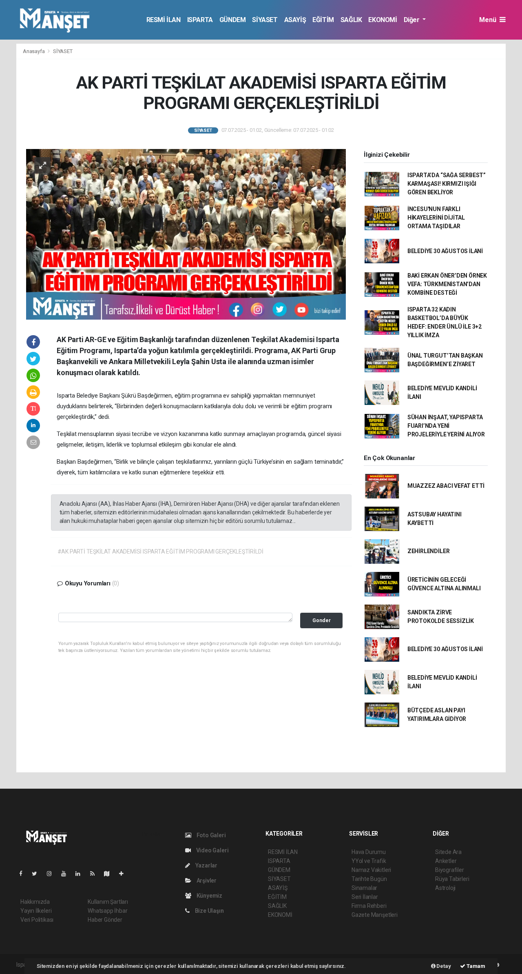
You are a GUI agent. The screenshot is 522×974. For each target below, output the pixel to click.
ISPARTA (200, 20)
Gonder (321, 620)
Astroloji (445, 888)
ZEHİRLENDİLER (428, 551)
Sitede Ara (448, 852)
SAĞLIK (351, 20)
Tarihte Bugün (369, 879)
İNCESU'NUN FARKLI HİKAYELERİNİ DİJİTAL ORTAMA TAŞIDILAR (436, 217)
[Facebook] (24, 873)
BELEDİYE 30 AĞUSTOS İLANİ (445, 251)
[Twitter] (38, 873)
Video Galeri (211, 850)
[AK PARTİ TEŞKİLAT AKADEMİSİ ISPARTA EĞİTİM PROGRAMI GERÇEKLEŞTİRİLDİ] (186, 233)
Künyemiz (208, 895)
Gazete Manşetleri (375, 915)
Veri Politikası (36, 919)
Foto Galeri (210, 835)
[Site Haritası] (110, 873)
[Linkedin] (81, 873)
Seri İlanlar (365, 897)
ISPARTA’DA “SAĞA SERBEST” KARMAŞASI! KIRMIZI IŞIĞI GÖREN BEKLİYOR (446, 184)
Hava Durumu (369, 852)
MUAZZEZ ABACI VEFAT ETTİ (445, 486)
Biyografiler (449, 870)
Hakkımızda (35, 901)
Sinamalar (364, 888)
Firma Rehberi (369, 906)
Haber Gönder (105, 919)
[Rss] (95, 873)
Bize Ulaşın (209, 910)
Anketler (445, 861)
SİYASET (264, 20)
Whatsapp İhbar (107, 910)
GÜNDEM (232, 20)
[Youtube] (67, 873)
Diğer (412, 20)
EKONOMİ (382, 20)
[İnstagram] (52, 873)
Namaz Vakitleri (371, 870)
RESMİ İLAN (163, 20)
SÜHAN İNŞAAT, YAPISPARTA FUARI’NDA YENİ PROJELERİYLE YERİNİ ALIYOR (446, 426)
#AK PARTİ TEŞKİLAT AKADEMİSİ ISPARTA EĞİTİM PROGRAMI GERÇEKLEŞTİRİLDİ (160, 551)
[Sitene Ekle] (124, 873)
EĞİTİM (323, 20)
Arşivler (206, 880)
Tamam (475, 966)
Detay (443, 966)
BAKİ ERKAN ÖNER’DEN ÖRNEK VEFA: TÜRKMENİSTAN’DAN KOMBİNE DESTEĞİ (447, 284)
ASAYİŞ (295, 20)
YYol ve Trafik (369, 861)
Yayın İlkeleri (35, 910)
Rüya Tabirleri (452, 879)
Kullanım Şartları (108, 901)
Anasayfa (34, 51)
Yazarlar (205, 865)
